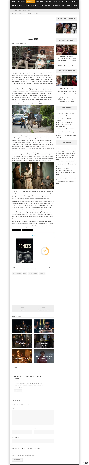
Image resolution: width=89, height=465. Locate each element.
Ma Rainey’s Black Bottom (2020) (22, 358)
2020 (62, 60)
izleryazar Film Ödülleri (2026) (65, 170)
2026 (59, 58)
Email (35, 428)
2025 (62, 58)
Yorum (14, 408)
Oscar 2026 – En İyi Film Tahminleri (66, 113)
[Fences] (24, 251)
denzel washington (17, 273)
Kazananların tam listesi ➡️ (66, 88)
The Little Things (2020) (44, 343)
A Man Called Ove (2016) (43, 310)
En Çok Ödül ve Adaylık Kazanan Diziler (67, 98)
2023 (70, 58)
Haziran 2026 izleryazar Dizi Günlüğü (66, 151)
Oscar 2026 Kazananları (63, 168)
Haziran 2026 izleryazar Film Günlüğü (66, 153)
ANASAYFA (13, 1)
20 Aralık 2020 (17, 380)
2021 (59, 60)
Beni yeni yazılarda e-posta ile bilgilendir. (24, 455)
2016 (65, 62)
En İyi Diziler (74, 1)
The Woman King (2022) (22, 328)
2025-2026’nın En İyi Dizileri (58, 5)
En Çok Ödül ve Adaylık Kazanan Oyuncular (67, 65)
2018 (70, 60)
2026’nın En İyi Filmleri (72, 5)
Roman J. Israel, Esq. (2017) (44, 328)
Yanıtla (18, 391)
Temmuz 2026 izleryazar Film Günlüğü (22, 10)
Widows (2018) (22, 343)
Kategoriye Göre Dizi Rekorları (66, 101)
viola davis (42, 273)
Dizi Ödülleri (57, 1)
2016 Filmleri (24, 43)
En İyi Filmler (65, 1)
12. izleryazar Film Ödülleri (43, 5)
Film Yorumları (30, 1)
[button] (85, 463)
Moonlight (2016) (22, 310)
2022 (73, 58)
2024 (66, 58)
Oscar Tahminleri (21, 1)
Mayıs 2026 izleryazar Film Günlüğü (66, 155)
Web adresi (15, 437)
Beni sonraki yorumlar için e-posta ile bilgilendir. (26, 448)
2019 (66, 60)
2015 (68, 62)
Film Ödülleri (48, 1)
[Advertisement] (33, 27)
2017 (73, 60)
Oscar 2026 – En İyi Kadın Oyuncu (66, 122)
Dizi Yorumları (39, 1)
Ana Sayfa (14, 13)
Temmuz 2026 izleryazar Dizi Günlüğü (67, 148)
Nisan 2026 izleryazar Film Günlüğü (66, 161)
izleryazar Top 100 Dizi (30, 5)
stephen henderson (33, 273)
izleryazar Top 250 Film (17, 5)
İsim (13, 428)
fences (24, 273)
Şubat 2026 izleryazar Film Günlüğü (66, 176)
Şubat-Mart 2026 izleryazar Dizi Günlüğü (67, 163)
